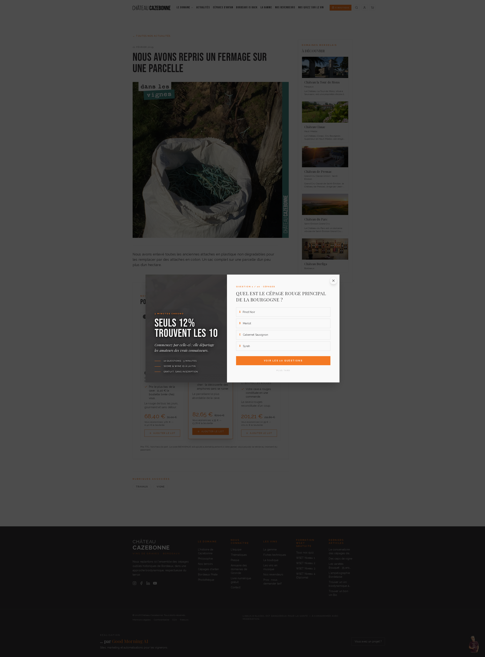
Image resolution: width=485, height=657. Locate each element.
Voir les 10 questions (283, 360)
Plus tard (283, 370)
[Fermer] (333, 280)
